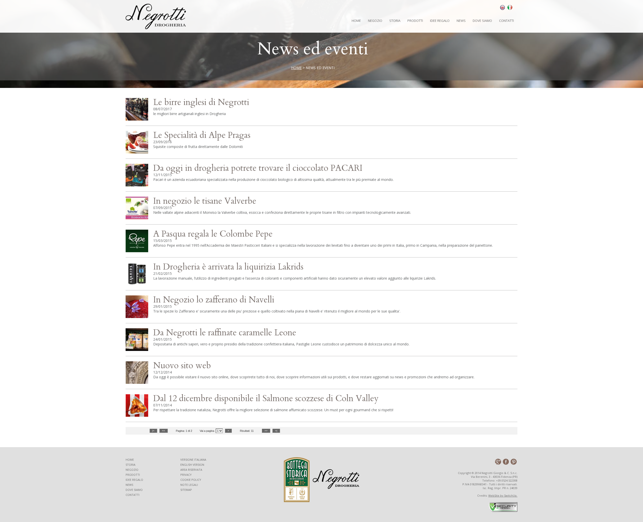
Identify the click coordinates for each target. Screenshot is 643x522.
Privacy (186, 475)
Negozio (375, 20)
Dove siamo (482, 20)
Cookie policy (190, 480)
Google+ (498, 461)
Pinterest (513, 461)
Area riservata (191, 470)
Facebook (506, 461)
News (461, 20)
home (296, 67)
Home (356, 20)
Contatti (506, 20)
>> (265, 430)
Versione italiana (193, 459)
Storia (394, 20)
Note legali (189, 485)
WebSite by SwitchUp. (502, 495)
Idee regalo (134, 480)
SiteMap (186, 490)
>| (276, 430)
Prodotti (415, 20)
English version (192, 464)
